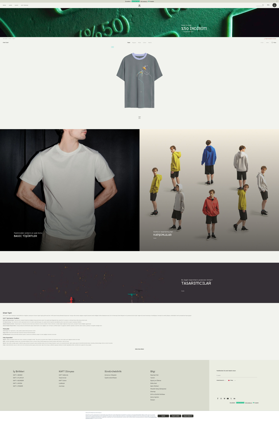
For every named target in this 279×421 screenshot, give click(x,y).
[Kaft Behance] (234, 398)
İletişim (152, 400)
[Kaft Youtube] (228, 398)
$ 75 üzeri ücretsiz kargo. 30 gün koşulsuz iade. (138, 1)
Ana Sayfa (5, 38)
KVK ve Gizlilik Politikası (157, 394)
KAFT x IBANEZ (17, 375)
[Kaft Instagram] (221, 398)
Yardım (152, 378)
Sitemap (152, 391)
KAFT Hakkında (63, 375)
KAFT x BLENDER (18, 380)
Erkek (10, 38)
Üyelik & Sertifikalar (111, 378)
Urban (144, 42)
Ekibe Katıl (153, 383)
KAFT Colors (62, 380)
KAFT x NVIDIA (17, 383)
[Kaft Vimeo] (224, 398)
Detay (151, 1)
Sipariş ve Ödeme (155, 380)
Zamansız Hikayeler (111, 375)
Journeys (61, 386)
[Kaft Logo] (139, 5)
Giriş (268, 5)
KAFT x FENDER (18, 386)
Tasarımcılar (62, 378)
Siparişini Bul (154, 375)
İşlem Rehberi (154, 386)
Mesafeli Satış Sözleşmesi (158, 389)
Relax (139, 42)
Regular (134, 42)
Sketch (150, 42)
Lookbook (62, 383)
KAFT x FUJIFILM (18, 378)
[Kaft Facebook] (218, 398)
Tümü (128, 42)
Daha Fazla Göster (139, 349)
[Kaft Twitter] (231, 398)
